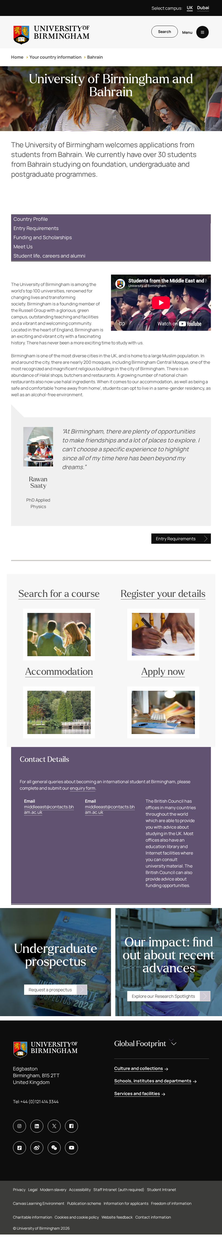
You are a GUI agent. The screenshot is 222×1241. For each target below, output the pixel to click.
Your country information (55, 57)
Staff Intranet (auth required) (118, 1189)
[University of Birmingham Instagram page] (19, 1126)
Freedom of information (171, 1203)
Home (17, 57)
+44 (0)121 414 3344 (39, 1102)
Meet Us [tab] (23, 246)
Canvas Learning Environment (38, 1203)
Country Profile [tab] (31, 219)
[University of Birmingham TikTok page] (19, 1147)
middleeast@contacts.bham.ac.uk (49, 809)
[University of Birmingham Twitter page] (54, 1126)
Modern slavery (53, 1189)
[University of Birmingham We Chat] (54, 1147)
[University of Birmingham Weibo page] (36, 1147)
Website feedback (117, 1217)
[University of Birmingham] (51, 32)
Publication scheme (84, 1203)
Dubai (203, 8)
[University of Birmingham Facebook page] (71, 1126)
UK (190, 8)
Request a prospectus (50, 990)
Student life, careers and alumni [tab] (49, 255)
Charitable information (32, 1217)
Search (164, 31)
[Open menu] (202, 32)
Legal (32, 1189)
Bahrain (95, 57)
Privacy (19, 1189)
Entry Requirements (175, 539)
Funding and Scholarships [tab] (43, 237)
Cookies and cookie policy (77, 1217)
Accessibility (80, 1189)
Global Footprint (140, 1044)
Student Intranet (161, 1189)
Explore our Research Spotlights (163, 996)
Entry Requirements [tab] (36, 228)
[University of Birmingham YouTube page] (71, 1147)
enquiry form (82, 788)
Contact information (153, 1217)
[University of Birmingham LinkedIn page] (36, 1126)
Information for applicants (126, 1203)
